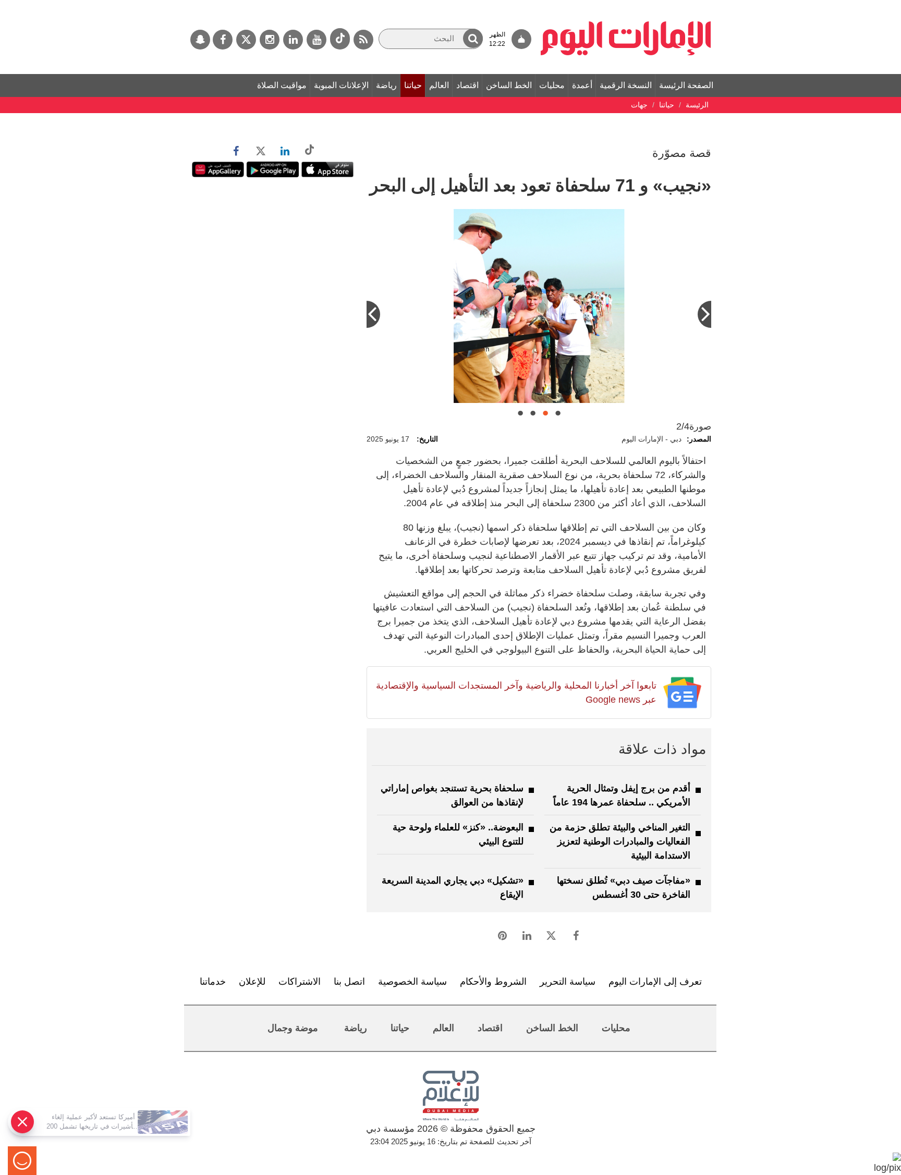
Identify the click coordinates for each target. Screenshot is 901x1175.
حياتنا (413, 85)
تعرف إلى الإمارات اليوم (655, 981)
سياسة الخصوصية (412, 981)
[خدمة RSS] (363, 40)
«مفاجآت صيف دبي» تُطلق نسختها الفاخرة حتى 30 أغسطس (623, 887)
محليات (552, 85)
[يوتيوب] (316, 40)
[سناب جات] (200, 40)
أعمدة (582, 85)
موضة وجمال (292, 1028)
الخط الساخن (509, 85)
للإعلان (252, 981)
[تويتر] (246, 40)
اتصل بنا (349, 981)
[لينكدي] (293, 40)
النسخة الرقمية (626, 85)
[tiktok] (340, 39)
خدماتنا (213, 981)
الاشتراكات (299, 981)
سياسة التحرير (567, 981)
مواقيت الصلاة (282, 85)
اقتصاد (467, 85)
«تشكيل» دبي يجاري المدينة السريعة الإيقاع (452, 887)
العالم (439, 85)
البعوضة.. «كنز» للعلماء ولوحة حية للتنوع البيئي (458, 834)
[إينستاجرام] (269, 40)
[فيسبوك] (223, 40)
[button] (473, 38)
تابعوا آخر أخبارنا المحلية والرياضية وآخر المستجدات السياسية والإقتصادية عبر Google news (516, 692)
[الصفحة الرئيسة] (626, 5)
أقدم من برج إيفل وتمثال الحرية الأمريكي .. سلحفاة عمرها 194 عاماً (621, 795)
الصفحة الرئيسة (686, 85)
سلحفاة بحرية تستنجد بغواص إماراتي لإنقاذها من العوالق (452, 795)
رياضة (386, 85)
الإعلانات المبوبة (341, 85)
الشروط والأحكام (493, 981)
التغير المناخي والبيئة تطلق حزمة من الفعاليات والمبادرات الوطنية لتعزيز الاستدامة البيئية (620, 841)
